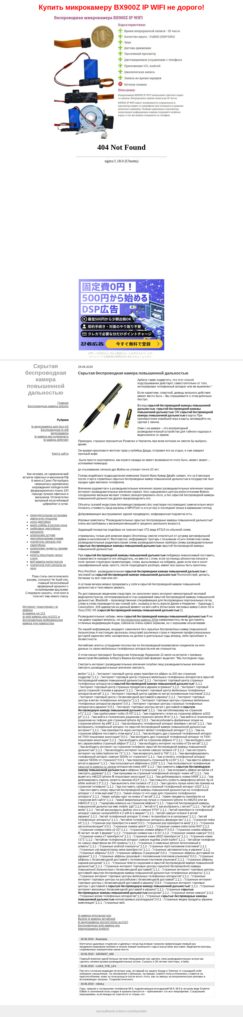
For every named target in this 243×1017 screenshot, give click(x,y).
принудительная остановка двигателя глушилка (48, 517)
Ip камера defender (56, 440)
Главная (63, 403)
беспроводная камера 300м (139, 619)
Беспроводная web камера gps (99, 925)
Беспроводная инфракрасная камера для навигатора (43, 621)
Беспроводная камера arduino (48, 406)
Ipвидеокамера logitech (93, 928)
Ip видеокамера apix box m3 (50, 426)
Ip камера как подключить (51, 436)
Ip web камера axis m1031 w (41, 616)
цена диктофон (40, 522)
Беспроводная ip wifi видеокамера (55, 431)
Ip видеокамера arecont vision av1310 (103, 922)
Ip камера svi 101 (34, 613)
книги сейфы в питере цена (48, 525)
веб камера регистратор (46, 561)
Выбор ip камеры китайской (96, 919)
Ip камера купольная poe (94, 915)
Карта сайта (60, 453)
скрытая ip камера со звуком (97, 766)
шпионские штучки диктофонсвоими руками (46, 537)
